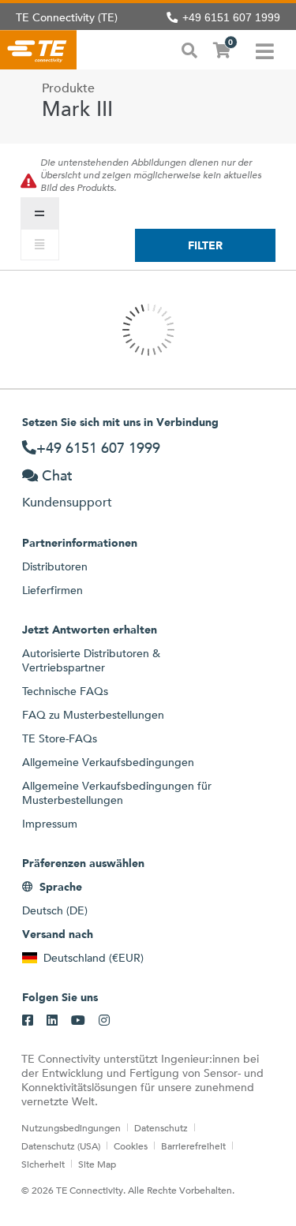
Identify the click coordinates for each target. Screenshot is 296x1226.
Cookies (131, 1145)
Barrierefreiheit (193, 1145)
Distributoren (55, 566)
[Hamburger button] (265, 50)
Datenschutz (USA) (60, 1145)
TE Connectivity (38, 49)
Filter (205, 245)
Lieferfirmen (52, 590)
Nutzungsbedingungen (71, 1127)
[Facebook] (27, 1021)
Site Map (97, 1163)
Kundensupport (67, 502)
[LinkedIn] (52, 1021)
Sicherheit (43, 1163)
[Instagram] (104, 1021)
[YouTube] (78, 1021)
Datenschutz (161, 1127)
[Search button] (189, 49)
